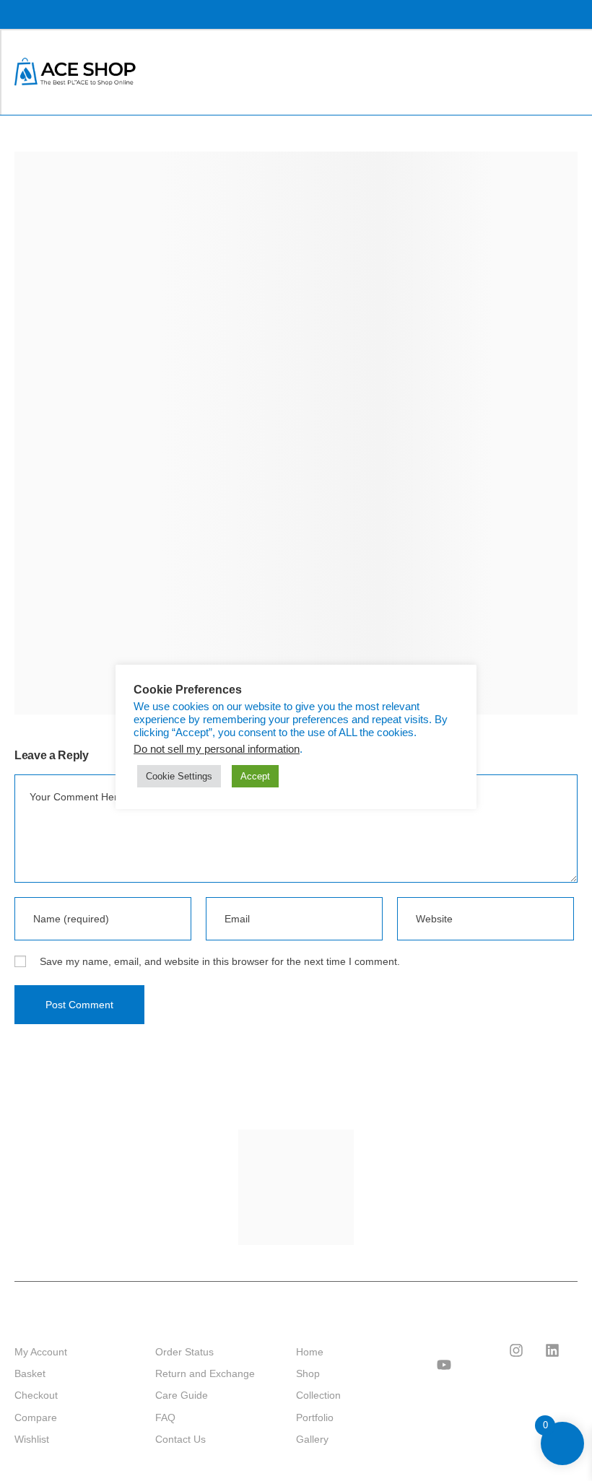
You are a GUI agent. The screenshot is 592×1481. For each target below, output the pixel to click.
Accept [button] (255, 776)
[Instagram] (516, 1350)
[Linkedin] (552, 1350)
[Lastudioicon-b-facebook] (480, 1350)
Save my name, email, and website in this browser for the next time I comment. (220, 961)
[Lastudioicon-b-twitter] (444, 1350)
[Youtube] (444, 1365)
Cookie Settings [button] (179, 776)
